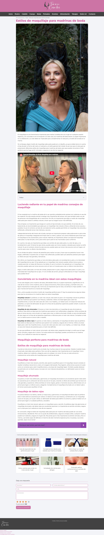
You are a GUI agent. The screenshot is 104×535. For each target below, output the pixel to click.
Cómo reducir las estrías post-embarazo (76, 434)
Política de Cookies (5, 533)
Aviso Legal (3, 530)
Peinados (46, 14)
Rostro (17, 14)
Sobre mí (83, 14)
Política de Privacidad (6, 531)
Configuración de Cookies (7, 534)
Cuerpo (32, 14)
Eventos (55, 14)
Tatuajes (75, 14)
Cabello (24, 14)
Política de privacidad (61, 521)
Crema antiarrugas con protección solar (27, 434)
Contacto (92, 14)
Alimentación (65, 14)
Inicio (11, 14)
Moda (39, 14)
